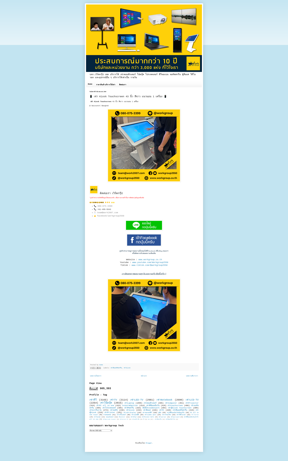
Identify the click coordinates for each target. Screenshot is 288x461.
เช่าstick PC (124, 419)
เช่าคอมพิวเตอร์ (150, 403)
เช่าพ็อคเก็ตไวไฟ (170, 419)
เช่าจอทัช (114, 410)
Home (90, 84)
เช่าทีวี (93, 399)
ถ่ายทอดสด (107, 415)
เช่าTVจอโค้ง (166, 415)
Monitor (122, 417)
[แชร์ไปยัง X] (95, 368)
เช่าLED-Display (129, 412)
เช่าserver (162, 417)
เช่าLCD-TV (192, 399)
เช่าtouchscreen (175, 405)
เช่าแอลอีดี (135, 415)
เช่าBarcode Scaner (109, 419)
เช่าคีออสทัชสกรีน (116, 368)
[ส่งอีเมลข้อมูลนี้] (91, 368)
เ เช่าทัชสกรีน (158, 419)
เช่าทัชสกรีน (129, 408)
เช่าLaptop (129, 403)
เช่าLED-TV (136, 399)
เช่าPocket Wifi (148, 417)
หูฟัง (159, 412)
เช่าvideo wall (150, 415)
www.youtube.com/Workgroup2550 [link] (150, 262)
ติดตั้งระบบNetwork (151, 408)
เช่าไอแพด (97, 417)
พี (143, 419)
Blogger (149, 443)
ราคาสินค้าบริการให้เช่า (105, 85)
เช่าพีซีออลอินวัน (153, 405)
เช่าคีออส (147, 410)
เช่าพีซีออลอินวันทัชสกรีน (175, 412)
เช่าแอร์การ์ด (135, 419)
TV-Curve (195, 415)
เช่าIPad (133, 417)
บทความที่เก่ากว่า (192, 376)
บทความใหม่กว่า (95, 376)
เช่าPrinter (109, 412)
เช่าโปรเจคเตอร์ (109, 408)
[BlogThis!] (93, 368)
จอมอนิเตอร (110, 417)
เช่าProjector (192, 403)
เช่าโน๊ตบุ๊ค (106, 402)
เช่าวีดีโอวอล (181, 415)
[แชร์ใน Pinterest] (100, 368)
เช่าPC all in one (105, 405)
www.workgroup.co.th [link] (150, 259)
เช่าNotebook (164, 399)
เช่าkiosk (127, 368)
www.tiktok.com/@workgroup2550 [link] (150, 265)
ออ (149, 419)
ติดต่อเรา (122, 85)
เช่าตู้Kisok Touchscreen (180, 408)
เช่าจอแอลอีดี (147, 412)
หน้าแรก (144, 376)
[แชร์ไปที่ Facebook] (98, 368)
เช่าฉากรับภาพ (95, 410)
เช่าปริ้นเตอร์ (121, 415)
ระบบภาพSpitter (130, 405)
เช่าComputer (171, 403)
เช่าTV (113, 399)
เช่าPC (161, 410)
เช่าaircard (175, 417)
